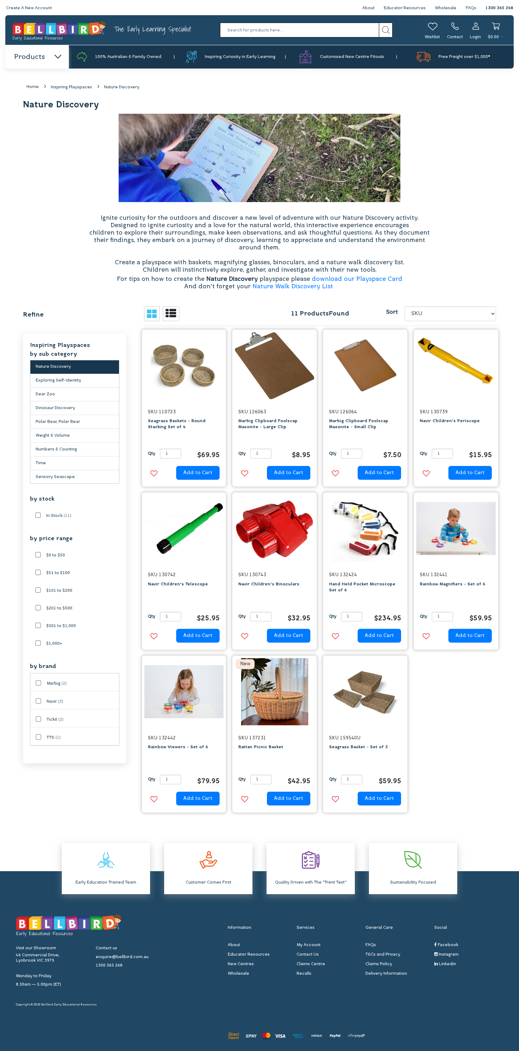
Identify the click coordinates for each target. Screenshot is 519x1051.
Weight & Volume (53, 435)
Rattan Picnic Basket (260, 747)
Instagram (448, 954)
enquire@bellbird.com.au (122, 957)
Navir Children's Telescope (178, 584)
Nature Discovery (121, 87)
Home (32, 87)
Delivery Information (386, 974)
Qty (151, 453)
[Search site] (386, 30)
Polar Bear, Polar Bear (58, 422)
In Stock (58, 516)
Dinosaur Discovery (55, 408)
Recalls (304, 974)
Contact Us (308, 954)
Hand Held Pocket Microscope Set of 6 (362, 587)
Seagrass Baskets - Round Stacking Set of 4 (176, 424)
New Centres (241, 964)
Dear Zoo (45, 394)
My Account (309, 945)
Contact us (106, 948)
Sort (392, 312)
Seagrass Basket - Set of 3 (358, 747)
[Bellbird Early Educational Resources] (59, 30)
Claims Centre (311, 964)
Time (41, 463)
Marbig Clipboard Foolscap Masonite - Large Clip (268, 424)
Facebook (447, 945)
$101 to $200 (59, 591)
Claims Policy (378, 964)
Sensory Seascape (55, 477)
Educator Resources (405, 8)
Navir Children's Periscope (450, 421)
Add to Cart (198, 473)
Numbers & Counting (56, 449)
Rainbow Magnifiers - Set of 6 (452, 584)
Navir (55, 701)
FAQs (471, 8)
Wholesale (446, 8)
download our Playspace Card (357, 279)
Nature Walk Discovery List (293, 287)
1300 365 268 (499, 8)
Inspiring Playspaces (71, 87)
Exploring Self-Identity (58, 380)
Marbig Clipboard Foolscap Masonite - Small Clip (358, 424)
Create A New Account (29, 8)
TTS (54, 738)
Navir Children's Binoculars (268, 584)
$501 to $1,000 (61, 626)
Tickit (55, 720)
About (368, 8)
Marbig (57, 683)
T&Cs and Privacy (382, 954)
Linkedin (447, 964)
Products (29, 57)
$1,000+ (54, 644)
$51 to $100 (58, 573)
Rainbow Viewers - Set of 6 (178, 747)
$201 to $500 (59, 608)
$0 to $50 (55, 555)
